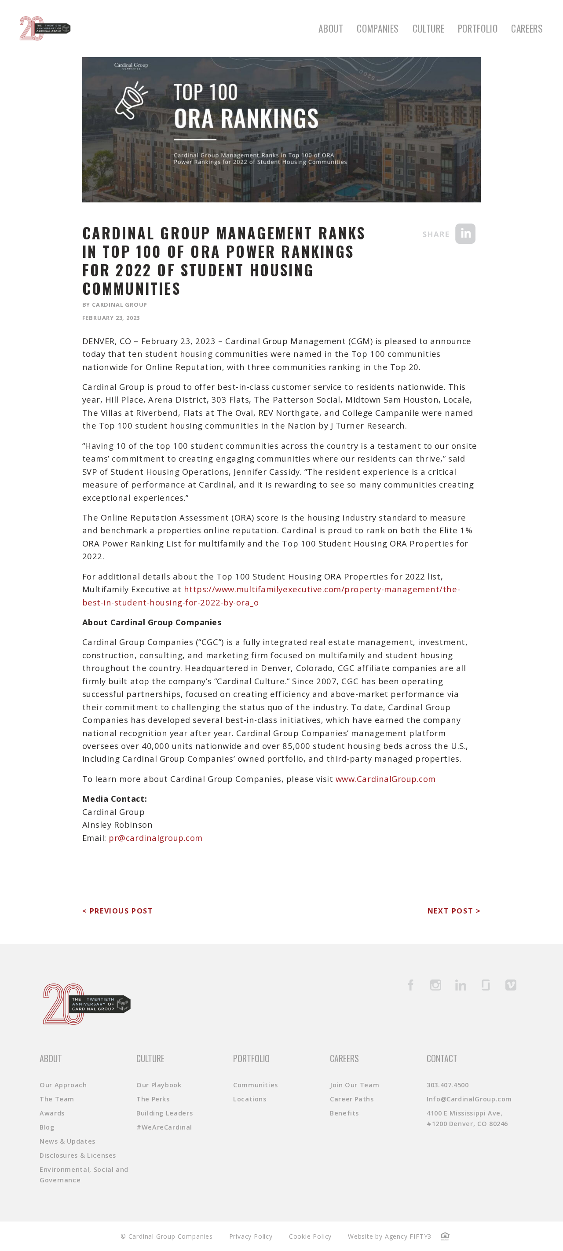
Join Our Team (354, 1085)
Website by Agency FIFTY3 (389, 1236)
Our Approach (63, 1085)
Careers (527, 28)
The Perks (153, 1099)
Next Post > (454, 911)
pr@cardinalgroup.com (156, 837)
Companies (378, 28)
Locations (250, 1099)
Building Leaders (164, 1113)
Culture (428, 28)
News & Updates (67, 1141)
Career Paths (352, 1099)
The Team (57, 1099)
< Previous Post (118, 911)
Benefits (344, 1113)
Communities (255, 1085)
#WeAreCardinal (164, 1127)
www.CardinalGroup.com (386, 778)
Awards (52, 1113)
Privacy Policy (251, 1236)
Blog (47, 1127)
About (330, 28)
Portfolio (478, 28)
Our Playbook (159, 1085)
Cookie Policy (310, 1236)
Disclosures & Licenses (78, 1155)
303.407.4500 (448, 1085)
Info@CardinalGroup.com (469, 1099)
